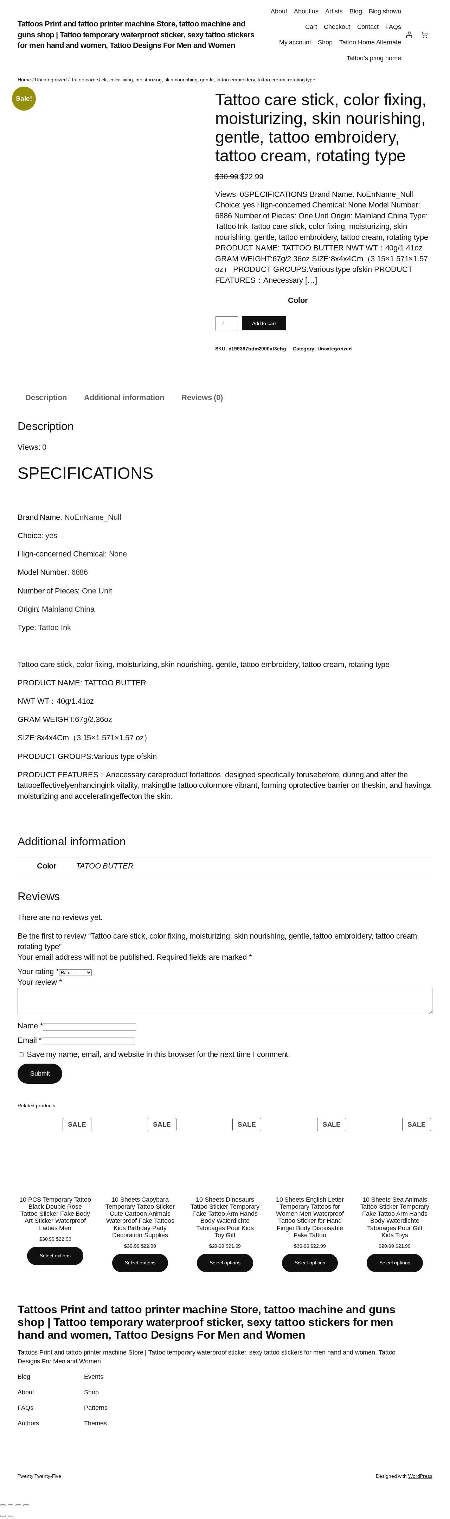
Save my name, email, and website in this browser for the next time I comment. (158, 1054)
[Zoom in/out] (3, 1505)
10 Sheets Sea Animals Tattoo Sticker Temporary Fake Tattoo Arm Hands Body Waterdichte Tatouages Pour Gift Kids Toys (395, 1217)
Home (24, 79)
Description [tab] (46, 397)
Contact (368, 26)
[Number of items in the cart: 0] (424, 35)
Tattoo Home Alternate (370, 42)
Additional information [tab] (124, 397)
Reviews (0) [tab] (202, 397)
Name (30, 1025)
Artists (333, 11)
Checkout (337, 26)
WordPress (420, 1476)
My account (295, 42)
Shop (325, 42)
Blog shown (385, 11)
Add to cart (264, 323)
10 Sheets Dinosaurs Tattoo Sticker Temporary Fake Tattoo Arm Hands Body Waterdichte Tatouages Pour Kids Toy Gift (225, 1217)
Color (298, 300)
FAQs (393, 26)
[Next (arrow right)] (10, 1516)
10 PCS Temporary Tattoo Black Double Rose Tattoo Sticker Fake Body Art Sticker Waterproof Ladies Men (55, 1213)
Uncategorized (51, 79)
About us (306, 11)
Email (30, 1040)
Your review (40, 982)
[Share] (18, 1505)
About (279, 11)
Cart (311, 26)
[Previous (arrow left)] (3, 1516)
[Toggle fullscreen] (10, 1505)
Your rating (38, 971)
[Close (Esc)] (26, 1505)
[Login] (409, 35)
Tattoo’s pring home (374, 58)
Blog (355, 11)
